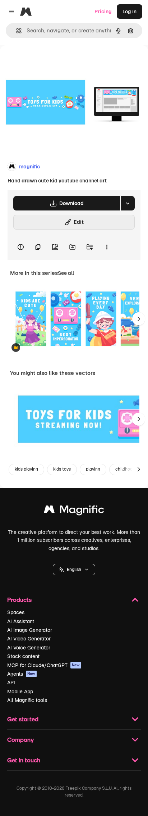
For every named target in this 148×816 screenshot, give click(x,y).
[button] (74, 569)
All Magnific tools (27, 700)
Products (19, 599)
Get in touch (23, 760)
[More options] (107, 247)
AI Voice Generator (28, 647)
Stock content (23, 656)
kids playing (26, 469)
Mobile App (20, 691)
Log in (129, 11)
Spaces (15, 612)
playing (93, 469)
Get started (22, 719)
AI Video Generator (29, 638)
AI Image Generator (29, 630)
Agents (21, 674)
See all (66, 273)
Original (46, 61)
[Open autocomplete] (16, 30)
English (74, 569)
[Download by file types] (127, 203)
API (11, 682)
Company (20, 739)
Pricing (103, 11)
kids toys (62, 469)
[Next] (138, 319)
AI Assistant (20, 621)
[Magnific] (74, 511)
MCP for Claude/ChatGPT (43, 665)
